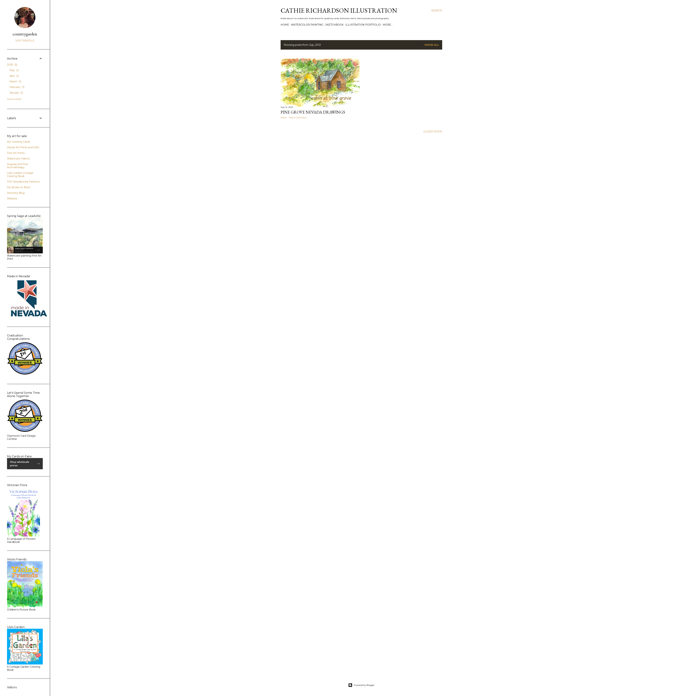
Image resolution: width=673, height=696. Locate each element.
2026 (11, 64)
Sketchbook (334, 24)
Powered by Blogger (364, 685)
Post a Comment (298, 117)
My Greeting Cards (18, 141)
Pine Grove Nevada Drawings (313, 112)
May (13, 70)
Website (12, 198)
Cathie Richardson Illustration (339, 10)
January (15, 92)
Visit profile (24, 40)
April (13, 75)
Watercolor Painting (307, 24)
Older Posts (432, 131)
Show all (431, 44)
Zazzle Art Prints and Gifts (23, 147)
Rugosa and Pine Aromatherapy (17, 166)
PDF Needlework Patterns (23, 181)
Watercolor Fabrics (18, 158)
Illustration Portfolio (363, 24)
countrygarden (25, 34)
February (16, 87)
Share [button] (283, 117)
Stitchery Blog (16, 193)
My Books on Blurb (18, 187)
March (15, 81)
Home (285, 24)
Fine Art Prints (16, 153)
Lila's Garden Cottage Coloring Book (20, 174)
